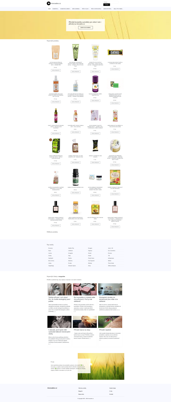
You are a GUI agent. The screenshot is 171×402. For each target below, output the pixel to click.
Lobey (49, 263)
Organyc (90, 250)
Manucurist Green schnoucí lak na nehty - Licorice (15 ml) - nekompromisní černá (56, 219)
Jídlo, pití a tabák (118, 8)
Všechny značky (82, 388)
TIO (109, 255)
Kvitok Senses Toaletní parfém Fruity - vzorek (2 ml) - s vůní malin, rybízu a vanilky (95, 126)
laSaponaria (111, 258)
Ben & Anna (51, 260)
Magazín (80, 391)
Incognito (70, 253)
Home (49, 8)
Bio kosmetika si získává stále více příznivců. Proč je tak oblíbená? (84, 299)
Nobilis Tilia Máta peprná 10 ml (76, 187)
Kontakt (111, 394)
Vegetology (51, 265)
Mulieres (70, 260)
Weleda (90, 263)
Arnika (50, 255)
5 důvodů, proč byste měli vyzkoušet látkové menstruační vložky (59, 332)
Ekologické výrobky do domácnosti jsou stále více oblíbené (108, 299)
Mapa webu (81, 394)
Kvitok (89, 255)
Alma (89, 265)
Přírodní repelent (105, 330)
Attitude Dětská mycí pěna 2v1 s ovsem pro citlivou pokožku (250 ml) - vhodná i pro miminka (76, 95)
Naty (69, 255)
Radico (70, 258)
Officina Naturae (112, 265)
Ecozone (50, 248)
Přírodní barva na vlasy (82, 330)
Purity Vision (91, 258)
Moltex (109, 260)
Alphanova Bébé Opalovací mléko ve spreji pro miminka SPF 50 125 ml (55, 95)
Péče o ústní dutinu (96, 8)
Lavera (50, 253)
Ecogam (90, 248)
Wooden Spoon (72, 265)
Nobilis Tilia (71, 248)
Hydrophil (50, 258)
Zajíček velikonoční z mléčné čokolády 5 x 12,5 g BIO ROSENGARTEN (56, 188)
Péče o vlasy (85, 8)
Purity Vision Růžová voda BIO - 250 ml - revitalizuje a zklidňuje (56, 126)
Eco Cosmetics (111, 250)
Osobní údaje (112, 388)
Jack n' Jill (110, 248)
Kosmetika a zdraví (65, 8)
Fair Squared (91, 260)
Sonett (89, 253)
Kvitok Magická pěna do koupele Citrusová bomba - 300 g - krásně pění (56, 63)
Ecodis (70, 263)
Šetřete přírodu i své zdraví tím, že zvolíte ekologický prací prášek (59, 299)
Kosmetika (55, 8)
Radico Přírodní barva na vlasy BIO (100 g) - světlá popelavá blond (55, 157)
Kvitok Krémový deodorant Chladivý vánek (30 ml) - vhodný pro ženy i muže (95, 188)
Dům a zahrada (75, 8)
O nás (110, 391)
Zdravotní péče (107, 8)
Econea (110, 253)
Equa (49, 250)
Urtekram (70, 250)
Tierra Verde (111, 263)
